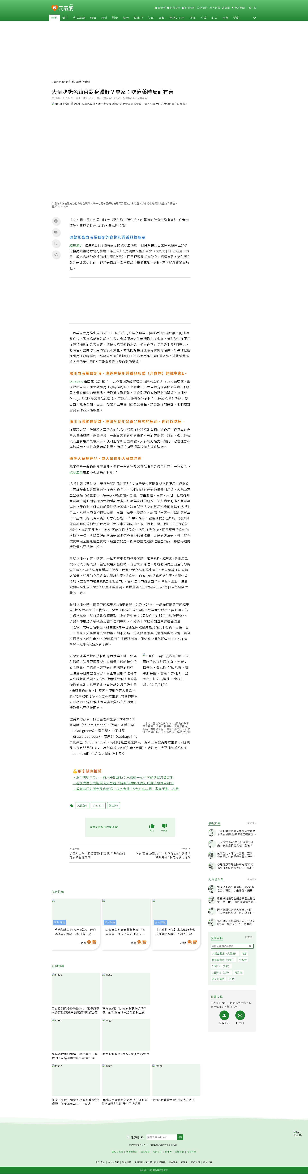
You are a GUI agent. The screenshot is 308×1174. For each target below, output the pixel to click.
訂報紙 (184, 1162)
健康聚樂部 (131, 1152)
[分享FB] (56, 221)
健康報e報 (137, 1137)
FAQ (110, 1162)
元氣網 (63, 82)
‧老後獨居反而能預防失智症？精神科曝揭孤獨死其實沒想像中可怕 (123, 783)
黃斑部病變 (218, 979)
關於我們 (195, 1162)
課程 (126, 18)
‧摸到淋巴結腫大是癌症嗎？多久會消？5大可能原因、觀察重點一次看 (126, 788)
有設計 (203, 7)
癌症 (193, 18)
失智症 (243, 959)
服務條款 (138, 1162)
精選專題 (145, 1152)
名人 (214, 18)
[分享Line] (56, 232)
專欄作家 (191, 1152)
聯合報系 (173, 1162)
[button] (254, 17)
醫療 (93, 18)
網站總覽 (207, 1162)
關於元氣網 (117, 1152)
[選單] (255, 7)
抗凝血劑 (76, 472)
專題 (225, 18)
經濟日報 (175, 7)
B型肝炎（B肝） (221, 966)
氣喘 (231, 979)
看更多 (251, 823)
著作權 (148, 1162)
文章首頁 (179, 1152)
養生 (65, 18)
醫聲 (162, 18)
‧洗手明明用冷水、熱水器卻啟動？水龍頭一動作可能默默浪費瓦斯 (123, 777)
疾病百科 (157, 1152)
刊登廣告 (100, 1162)
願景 (227, 7)
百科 (104, 18)
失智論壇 (79, 18)
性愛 (204, 18)
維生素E (75, 245)
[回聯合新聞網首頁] (54, 8)
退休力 (138, 18)
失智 (151, 18)
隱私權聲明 (160, 1162)
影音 (115, 18)
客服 (117, 1162)
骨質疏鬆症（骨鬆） (223, 959)
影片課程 (59, 922)
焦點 (54, 18)
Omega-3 (76, 381)
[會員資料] (250, 7)
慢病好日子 (177, 18)
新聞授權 (126, 1162)
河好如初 (189, 7)
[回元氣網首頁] (66, 7)
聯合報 (161, 7)
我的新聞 (239, 7)
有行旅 (216, 7)
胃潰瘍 (238, 972)
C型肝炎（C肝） (221, 972)
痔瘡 (244, 953)
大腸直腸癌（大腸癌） (225, 953)
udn (54, 82)
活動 (236, 18)
